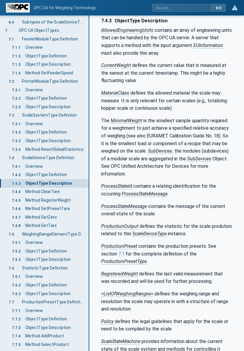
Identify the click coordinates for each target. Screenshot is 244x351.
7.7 (121, 254)
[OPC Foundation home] (18, 7)
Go (218, 8)
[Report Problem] (235, 7)
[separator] (89, 183)
